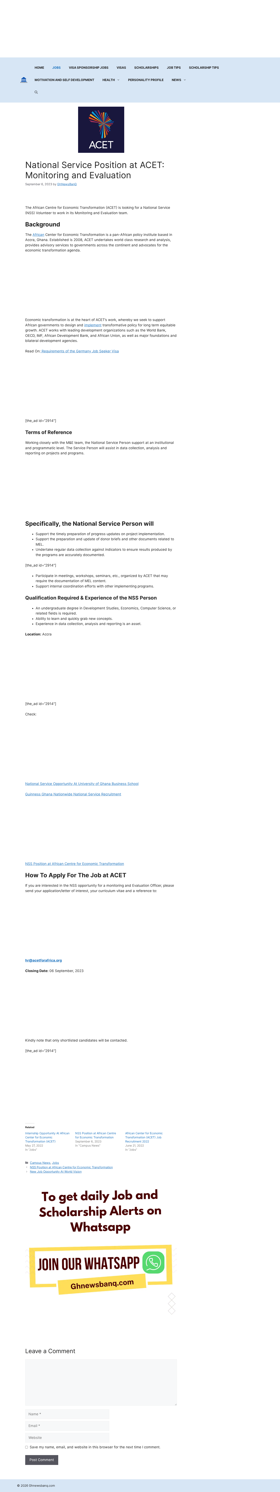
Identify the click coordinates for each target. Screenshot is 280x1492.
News (176, 80)
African (38, 235)
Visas (121, 68)
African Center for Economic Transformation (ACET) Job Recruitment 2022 (144, 1137)
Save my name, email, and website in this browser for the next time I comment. (95, 1447)
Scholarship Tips (204, 68)
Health (108, 80)
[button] (36, 92)
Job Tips (174, 68)
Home (39, 68)
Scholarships (146, 68)
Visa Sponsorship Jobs (88, 68)
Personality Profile (146, 80)
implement (92, 325)
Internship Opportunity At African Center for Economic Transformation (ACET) (47, 1137)
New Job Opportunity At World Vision (56, 1171)
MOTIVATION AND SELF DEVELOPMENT (64, 80)
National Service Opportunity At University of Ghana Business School (82, 784)
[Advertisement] (140, 28)
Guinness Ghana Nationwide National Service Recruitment (73, 794)
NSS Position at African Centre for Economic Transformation (74, 864)
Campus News (40, 1162)
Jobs (56, 68)
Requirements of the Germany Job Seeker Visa (80, 351)
